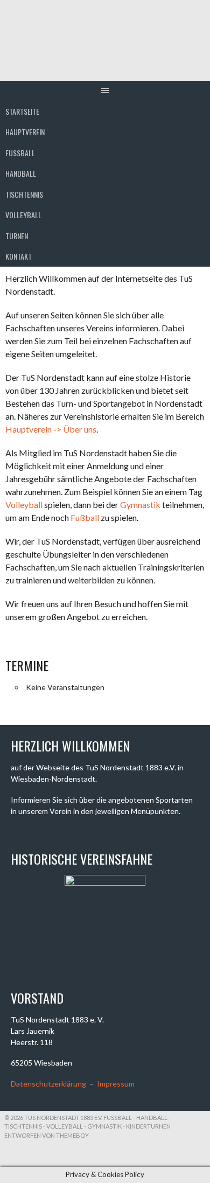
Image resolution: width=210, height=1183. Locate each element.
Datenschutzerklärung (48, 1083)
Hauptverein (25, 131)
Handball (20, 173)
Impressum (116, 1083)
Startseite (22, 111)
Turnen (16, 235)
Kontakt (18, 256)
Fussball (20, 152)
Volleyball (23, 214)
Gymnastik (140, 504)
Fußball (85, 517)
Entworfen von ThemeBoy (46, 1135)
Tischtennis (24, 194)
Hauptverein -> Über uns (50, 429)
